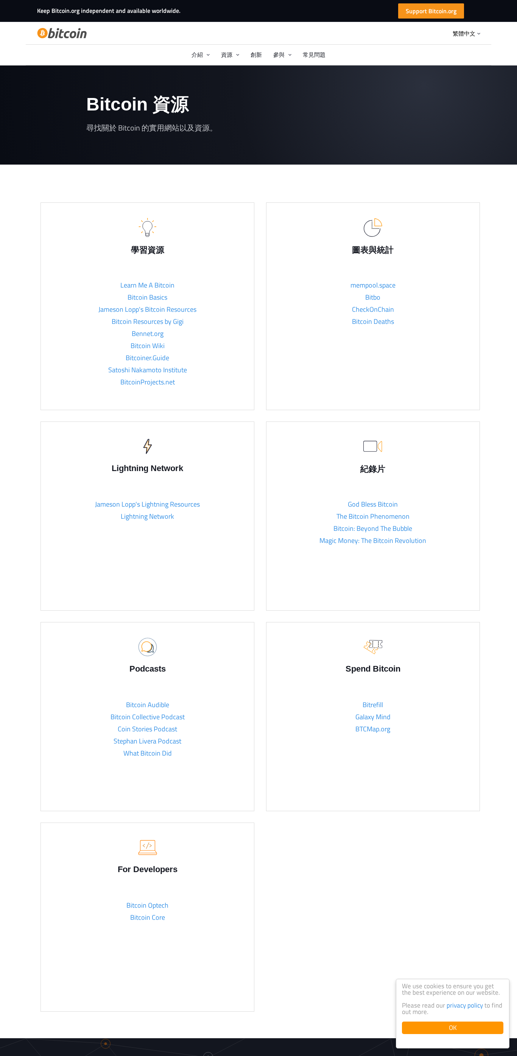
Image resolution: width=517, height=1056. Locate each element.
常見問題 (314, 54)
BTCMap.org (372, 729)
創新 (256, 54)
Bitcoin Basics (147, 297)
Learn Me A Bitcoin (147, 285)
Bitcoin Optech (147, 905)
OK (453, 1028)
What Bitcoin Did (147, 753)
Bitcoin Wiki (148, 346)
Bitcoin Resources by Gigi (148, 321)
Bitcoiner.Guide (147, 358)
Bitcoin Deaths (373, 321)
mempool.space (373, 285)
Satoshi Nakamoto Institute (147, 370)
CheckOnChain (373, 309)
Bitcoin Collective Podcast (148, 717)
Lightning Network (147, 516)
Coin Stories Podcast (147, 729)
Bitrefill (373, 705)
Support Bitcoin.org (431, 11)
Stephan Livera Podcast (147, 741)
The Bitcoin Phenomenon (373, 516)
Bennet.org (148, 333)
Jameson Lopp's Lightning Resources (147, 504)
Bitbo (372, 297)
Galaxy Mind (373, 717)
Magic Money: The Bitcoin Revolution (372, 540)
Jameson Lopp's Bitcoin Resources (147, 309)
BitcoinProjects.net (147, 382)
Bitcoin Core (147, 917)
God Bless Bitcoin (373, 504)
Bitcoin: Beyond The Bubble (372, 528)
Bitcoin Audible (147, 705)
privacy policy (465, 1005)
